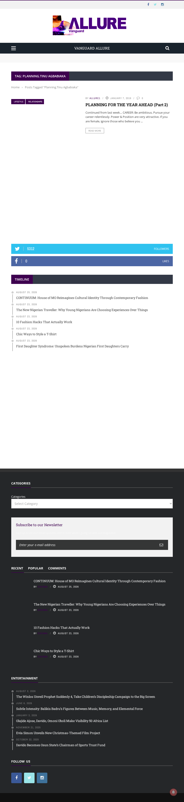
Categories (18, 497)
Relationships (35, 101)
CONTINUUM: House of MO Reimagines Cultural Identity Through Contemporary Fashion (73, 56)
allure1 (95, 98)
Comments (57, 568)
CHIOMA (43, 586)
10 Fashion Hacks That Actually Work (62, 627)
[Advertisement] (92, 204)
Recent (17, 568)
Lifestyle (18, 101)
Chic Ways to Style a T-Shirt (54, 651)
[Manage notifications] (173, 792)
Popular (35, 568)
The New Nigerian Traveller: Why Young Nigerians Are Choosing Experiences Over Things (74, 60)
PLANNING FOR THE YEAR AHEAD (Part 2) (126, 104)
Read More (94, 130)
